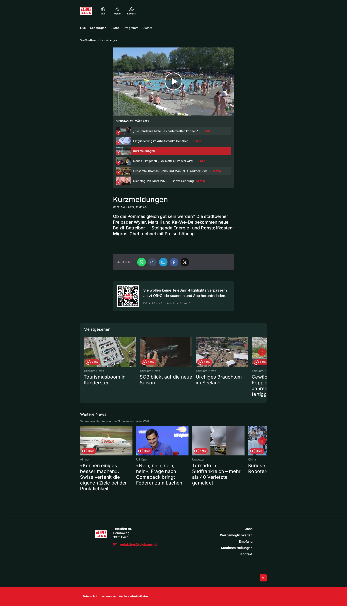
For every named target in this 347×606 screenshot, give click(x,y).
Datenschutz (91, 596)
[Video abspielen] (173, 81)
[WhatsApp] (141, 262)
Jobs (248, 529)
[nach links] (85, 352)
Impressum (109, 596)
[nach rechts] (262, 352)
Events (147, 28)
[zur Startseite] (86, 10)
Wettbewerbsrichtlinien (133, 596)
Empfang (245, 541)
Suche (115, 28)
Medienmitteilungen (236, 548)
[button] (152, 262)
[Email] (163, 262)
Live (83, 28)
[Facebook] (174, 262)
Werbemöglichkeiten (236, 535)
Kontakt (246, 554)
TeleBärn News (88, 40)
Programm (131, 28)
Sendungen (98, 28)
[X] (185, 262)
